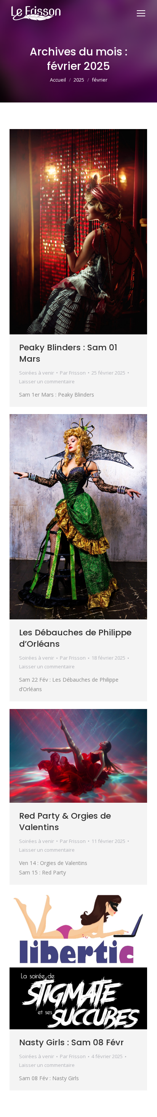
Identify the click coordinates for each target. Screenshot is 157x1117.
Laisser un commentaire (47, 381)
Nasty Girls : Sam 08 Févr (71, 1042)
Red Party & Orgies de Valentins (65, 821)
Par (73, 372)
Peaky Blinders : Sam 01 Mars (68, 353)
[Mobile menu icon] (141, 13)
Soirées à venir (36, 372)
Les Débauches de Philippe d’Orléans (75, 638)
